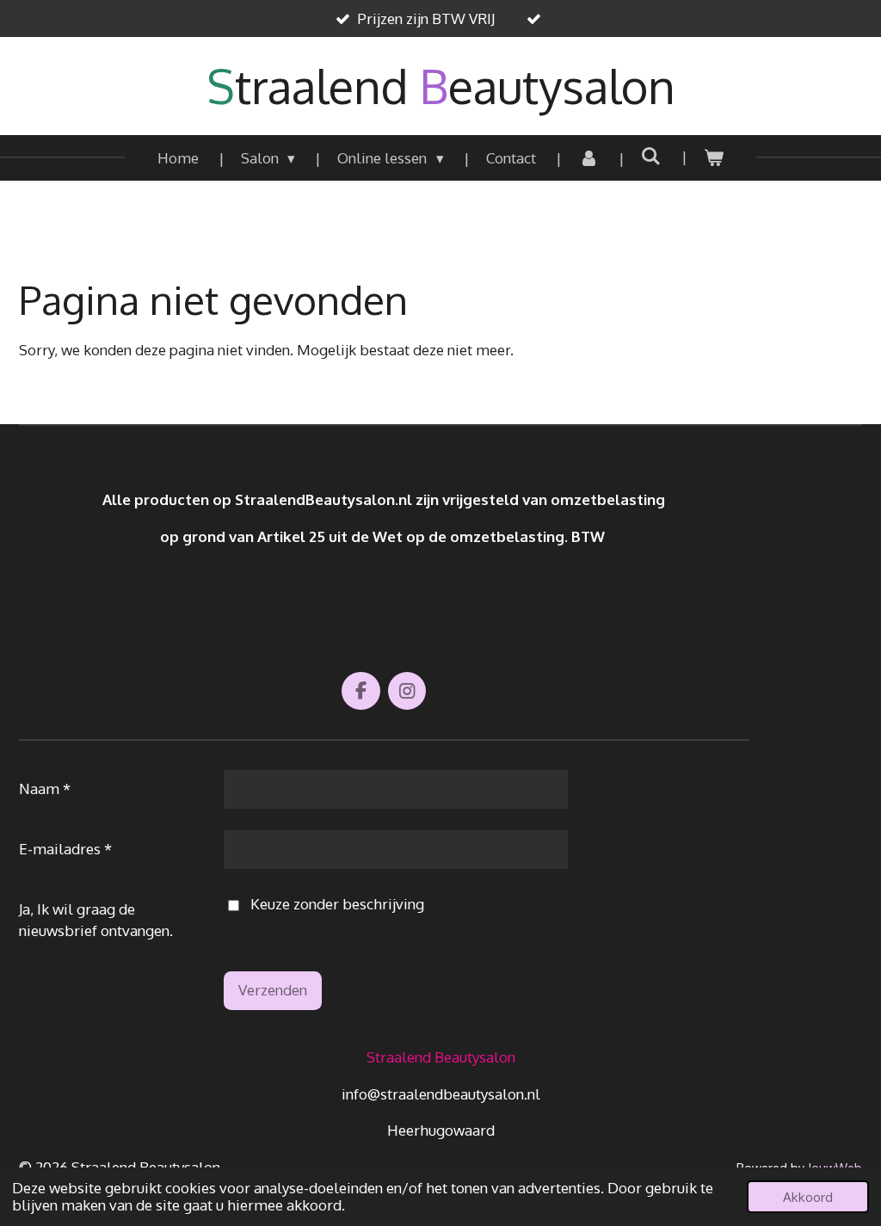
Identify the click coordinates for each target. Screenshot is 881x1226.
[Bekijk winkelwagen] (714, 158)
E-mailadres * (65, 849)
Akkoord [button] (808, 1196)
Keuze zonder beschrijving (337, 904)
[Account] (588, 158)
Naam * (45, 788)
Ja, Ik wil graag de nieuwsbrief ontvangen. (96, 920)
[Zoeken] (651, 156)
